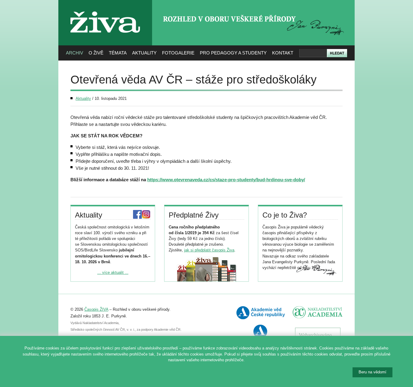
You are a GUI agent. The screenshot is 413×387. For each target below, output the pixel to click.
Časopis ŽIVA (96, 309)
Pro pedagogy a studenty (233, 52)
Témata (118, 52)
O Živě (96, 52)
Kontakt (282, 52)
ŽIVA (105, 9)
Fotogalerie (178, 52)
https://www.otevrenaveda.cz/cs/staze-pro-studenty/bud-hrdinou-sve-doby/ (226, 179)
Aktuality (144, 52)
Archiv (74, 52)
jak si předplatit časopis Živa (209, 250)
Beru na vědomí (372, 372)
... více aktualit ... (112, 272)
